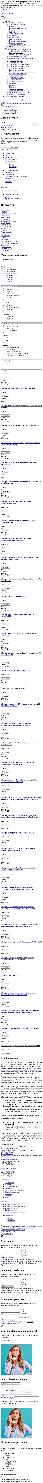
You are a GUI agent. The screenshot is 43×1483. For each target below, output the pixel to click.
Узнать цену (5, 396)
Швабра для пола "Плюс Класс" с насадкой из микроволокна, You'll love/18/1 (18, 869)
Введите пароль (6, 125)
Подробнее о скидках (8, 1474)
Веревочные (5, 219)
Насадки (12, 32)
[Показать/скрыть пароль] (35, 124)
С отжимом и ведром (8, 213)
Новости (8, 178)
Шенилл (4, 230)
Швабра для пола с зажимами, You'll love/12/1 (18, 388)
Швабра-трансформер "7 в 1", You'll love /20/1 (18, 833)
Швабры (12, 26)
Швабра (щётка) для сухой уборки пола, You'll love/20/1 (21, 942)
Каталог (8, 155)
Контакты (8, 182)
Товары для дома (16, 61)
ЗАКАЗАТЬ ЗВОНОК (8, 1403)
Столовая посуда (15, 79)
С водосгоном (6, 225)
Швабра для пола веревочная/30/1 (14, 596)
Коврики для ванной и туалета (20, 55)
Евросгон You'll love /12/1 (10, 975)
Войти (3, 129)
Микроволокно (6, 234)
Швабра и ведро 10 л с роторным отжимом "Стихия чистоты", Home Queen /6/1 (20, 558)
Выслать (4, 148)
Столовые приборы (16, 81)
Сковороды (13, 83)
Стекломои (13, 30)
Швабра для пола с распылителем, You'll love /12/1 (20, 425)
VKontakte (12, 167)
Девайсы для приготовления (19, 92)
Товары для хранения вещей (19, 64)
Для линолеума (6, 249)
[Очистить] (25, 18)
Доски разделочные (16, 89)
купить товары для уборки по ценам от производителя (21, 1070)
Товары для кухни (16, 76)
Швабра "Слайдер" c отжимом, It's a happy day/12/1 (20, 1046)
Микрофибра (5, 217)
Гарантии (8, 172)
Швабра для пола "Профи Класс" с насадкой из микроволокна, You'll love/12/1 (19, 781)
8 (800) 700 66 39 (7, 1156)
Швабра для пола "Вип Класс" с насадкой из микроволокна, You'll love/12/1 (18, 763)
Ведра (11, 46)
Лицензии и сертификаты (18, 176)
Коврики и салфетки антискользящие (22, 72)
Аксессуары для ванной (17, 56)
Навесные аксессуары (17, 94)
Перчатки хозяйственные (18, 41)
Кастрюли (12, 87)
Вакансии (8, 1194)
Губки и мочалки (15, 39)
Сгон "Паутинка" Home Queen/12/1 (14, 688)
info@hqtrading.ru (10, 110)
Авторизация (13, 148)
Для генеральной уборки (9, 241)
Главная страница (11, 194)
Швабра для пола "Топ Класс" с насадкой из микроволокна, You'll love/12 (18, 849)
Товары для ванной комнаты (20, 49)
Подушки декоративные (17, 74)
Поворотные (5, 237)
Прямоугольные (6, 232)
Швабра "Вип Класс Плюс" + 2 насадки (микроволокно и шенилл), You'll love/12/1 (16, 724)
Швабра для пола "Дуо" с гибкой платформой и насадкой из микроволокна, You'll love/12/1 (19, 925)
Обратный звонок (7, 150)
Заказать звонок (21, 1146)
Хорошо (4, 9)
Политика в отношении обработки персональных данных (21, 1226)
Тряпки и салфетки (16, 33)
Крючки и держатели (16, 70)
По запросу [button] (9, 1470)
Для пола (4, 212)
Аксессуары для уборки (17, 45)
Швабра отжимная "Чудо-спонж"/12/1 (15, 670)
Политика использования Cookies (13, 1230)
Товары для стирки (16, 68)
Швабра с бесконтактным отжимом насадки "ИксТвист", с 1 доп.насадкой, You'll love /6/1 (17, 888)
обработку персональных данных (27, 1401)
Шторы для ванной (16, 53)
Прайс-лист (9, 157)
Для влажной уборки (8, 221)
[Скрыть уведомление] (2, 1476)
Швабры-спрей (6, 226)
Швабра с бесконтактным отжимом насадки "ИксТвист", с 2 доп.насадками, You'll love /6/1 (18, 907)
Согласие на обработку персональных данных (17, 1228)
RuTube (12, 165)
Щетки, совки (14, 37)
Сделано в (6, 1234)
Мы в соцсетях (10, 163)
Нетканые (4, 239)
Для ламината (6, 247)
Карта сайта (9, 1197)
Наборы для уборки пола (18, 28)
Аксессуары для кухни (17, 91)
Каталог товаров (7, 13)
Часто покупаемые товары (14, 96)
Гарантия (8, 1188)
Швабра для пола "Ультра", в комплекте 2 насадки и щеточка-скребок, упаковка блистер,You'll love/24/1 (21, 798)
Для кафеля (5, 245)
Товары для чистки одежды (19, 66)
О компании (9, 153)
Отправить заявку (7, 1257)
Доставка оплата (11, 159)
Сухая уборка (5, 223)
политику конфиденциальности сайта (17, 1260)
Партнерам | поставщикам (14, 1190)
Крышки (12, 85)
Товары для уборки (18, 22)
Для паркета (5, 250)
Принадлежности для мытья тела (21, 58)
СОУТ (3, 1224)
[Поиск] (2, 18)
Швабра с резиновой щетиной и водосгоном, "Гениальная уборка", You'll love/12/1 (17, 958)
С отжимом (5, 210)
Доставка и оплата (11, 170)
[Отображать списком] (1, 263)
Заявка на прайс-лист (12, 1192)
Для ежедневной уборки (9, 243)
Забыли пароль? (6, 127)
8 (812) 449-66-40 (7, 1154)
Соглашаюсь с (20, 1397)
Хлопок (3, 228)
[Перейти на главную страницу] (16, 103)
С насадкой (5, 215)
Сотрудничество (11, 180)
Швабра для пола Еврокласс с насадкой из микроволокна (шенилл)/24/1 (17, 539)
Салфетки (12, 35)
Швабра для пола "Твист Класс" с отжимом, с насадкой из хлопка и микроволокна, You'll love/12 (20, 816)
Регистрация (11, 129)
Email (3, 122)
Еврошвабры (5, 236)
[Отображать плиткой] (1, 261)
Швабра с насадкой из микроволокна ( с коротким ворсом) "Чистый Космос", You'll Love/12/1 (20, 1011)
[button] (1, 265)
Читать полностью (7, 1144)
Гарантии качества (11, 161)
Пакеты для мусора (16, 43)
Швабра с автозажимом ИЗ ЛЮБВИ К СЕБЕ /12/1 (20, 1028)
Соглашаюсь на (21, 1401)
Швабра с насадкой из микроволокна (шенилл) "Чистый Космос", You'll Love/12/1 (18, 994)
